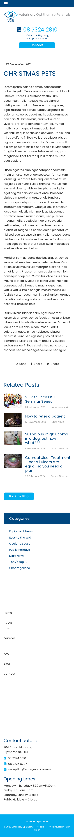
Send (22, 363)
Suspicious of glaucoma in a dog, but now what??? (46, 438)
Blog (7, 664)
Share (37, 363)
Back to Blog (19, 496)
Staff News (58, 422)
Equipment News (21, 531)
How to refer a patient (45, 416)
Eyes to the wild (20, 538)
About (8, 623)
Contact (37, 45)
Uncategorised (59, 407)
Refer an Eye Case (37, 821)
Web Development (58, 826)
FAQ (7, 654)
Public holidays (19, 550)
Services (9, 638)
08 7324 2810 (40, 29)
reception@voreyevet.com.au (29, 769)
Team (7, 628)
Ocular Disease (59, 448)
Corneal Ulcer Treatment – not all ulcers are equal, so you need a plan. (47, 464)
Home (8, 613)
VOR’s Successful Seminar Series (40, 399)
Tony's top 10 (18, 562)
